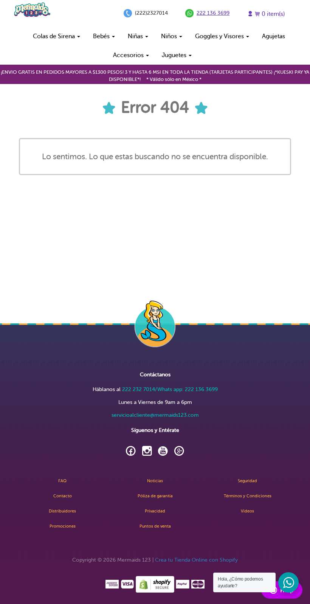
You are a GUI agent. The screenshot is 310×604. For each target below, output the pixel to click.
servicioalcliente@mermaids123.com (155, 415)
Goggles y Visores (220, 36)
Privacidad (155, 511)
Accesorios (129, 55)
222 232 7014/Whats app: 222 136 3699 (170, 389)
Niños (169, 36)
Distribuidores (62, 511)
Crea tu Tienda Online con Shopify (196, 560)
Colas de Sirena (54, 36)
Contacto (62, 496)
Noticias (155, 480)
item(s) (273, 14)
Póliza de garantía (155, 496)
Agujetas (273, 36)
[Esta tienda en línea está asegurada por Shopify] (155, 584)
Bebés (102, 36)
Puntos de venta (155, 526)
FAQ (62, 480)
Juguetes (175, 55)
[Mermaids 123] (32, 9)
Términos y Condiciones (247, 496)
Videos (247, 511)
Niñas (136, 36)
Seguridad (247, 480)
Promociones (63, 526)
